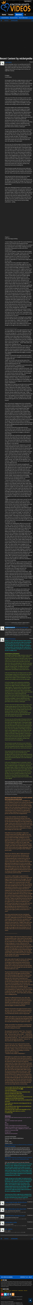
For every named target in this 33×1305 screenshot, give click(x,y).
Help (30, 1277)
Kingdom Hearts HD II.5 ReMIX (26, 635)
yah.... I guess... (9, 1229)
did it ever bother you (16, 627)
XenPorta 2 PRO (4, 1303)
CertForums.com (19, 1304)
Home (4, 14)
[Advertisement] (16, 40)
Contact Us (24, 1277)
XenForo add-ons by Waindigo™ (7, 1301)
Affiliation (8, 1291)
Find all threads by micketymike (21, 1235)
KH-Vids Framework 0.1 (5, 1297)
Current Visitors (5, 17)
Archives (26, 624)
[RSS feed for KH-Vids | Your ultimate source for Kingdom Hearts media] (13, 1294)
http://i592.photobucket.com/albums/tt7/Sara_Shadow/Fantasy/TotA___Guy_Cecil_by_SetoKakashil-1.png (18, 1158)
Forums (10, 14)
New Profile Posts (23, 17)
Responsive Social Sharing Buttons (8, 1304)
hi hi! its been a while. (11, 1222)
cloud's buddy (18, 1205)
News (2, 1290)
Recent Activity (14, 17)
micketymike (11, 624)
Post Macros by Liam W (17, 1296)
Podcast (25, 1290)
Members (19, 14)
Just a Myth (8, 62)
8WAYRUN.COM (19, 1303)
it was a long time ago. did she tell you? (16, 1202)
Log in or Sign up (28, 1)
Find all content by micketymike (7, 1235)
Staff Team (3, 1291)
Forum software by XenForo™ (7, 1296)
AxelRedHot (18, 1232)
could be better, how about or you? (15, 1216)
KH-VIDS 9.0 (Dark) (7, 1277)
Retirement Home (29, 1199)
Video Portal (20, 1290)
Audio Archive (14, 1290)
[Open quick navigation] (32, 20)
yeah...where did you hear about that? (15, 1209)
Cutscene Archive (7, 1290)
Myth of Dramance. (10, 639)
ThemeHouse (19, 1299)
